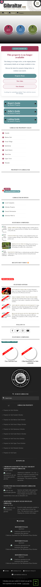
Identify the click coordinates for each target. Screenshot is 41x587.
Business (13, 13)
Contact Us (17, 571)
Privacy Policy (30, 571)
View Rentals (20, 86)
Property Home (20, 76)
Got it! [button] (36, 582)
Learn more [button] (25, 583)
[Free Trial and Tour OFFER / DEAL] (10, 346)
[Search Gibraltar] (3, 398)
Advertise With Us (20, 574)
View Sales (19, 81)
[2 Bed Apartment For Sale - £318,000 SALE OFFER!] (30, 346)
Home (6, 13)
